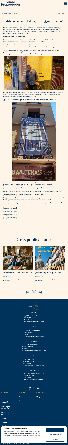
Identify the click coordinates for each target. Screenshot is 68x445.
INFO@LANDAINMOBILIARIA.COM (34, 322)
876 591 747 (26, 349)
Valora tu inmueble (4, 413)
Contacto (22, 400)
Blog (38, 396)
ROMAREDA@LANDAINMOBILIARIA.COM (34, 350)
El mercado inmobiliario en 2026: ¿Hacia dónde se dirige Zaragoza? (48, 273)
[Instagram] (28, 292)
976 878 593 (27, 363)
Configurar (55, 439)
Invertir (4, 422)
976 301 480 (28, 320)
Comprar (4, 418)
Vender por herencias (5, 407)
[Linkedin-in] (34, 292)
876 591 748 (27, 334)
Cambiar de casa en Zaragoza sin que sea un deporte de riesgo (17, 273)
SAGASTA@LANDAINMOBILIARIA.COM (34, 365)
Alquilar (4, 426)
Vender (4, 396)
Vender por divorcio (5, 401)
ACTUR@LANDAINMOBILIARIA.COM (34, 336)
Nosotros (22, 396)
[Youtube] (40, 292)
